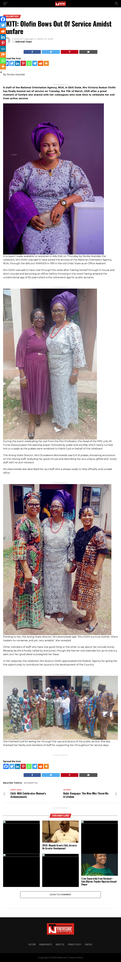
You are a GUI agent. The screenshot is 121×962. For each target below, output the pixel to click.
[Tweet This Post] (51, 52)
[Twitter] (11, 63)
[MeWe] (3, 49)
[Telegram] (34, 63)
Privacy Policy (74, 944)
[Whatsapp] (29, 63)
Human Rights (45, 944)
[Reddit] (40, 63)
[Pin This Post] (70, 52)
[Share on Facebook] (32, 52)
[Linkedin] (17, 63)
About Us (60, 944)
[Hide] (1, 72)
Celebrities (31, 783)
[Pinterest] (23, 63)
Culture (32, 944)
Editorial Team (23, 41)
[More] (46, 63)
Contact (89, 944)
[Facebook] (6, 766)
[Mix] (3, 55)
